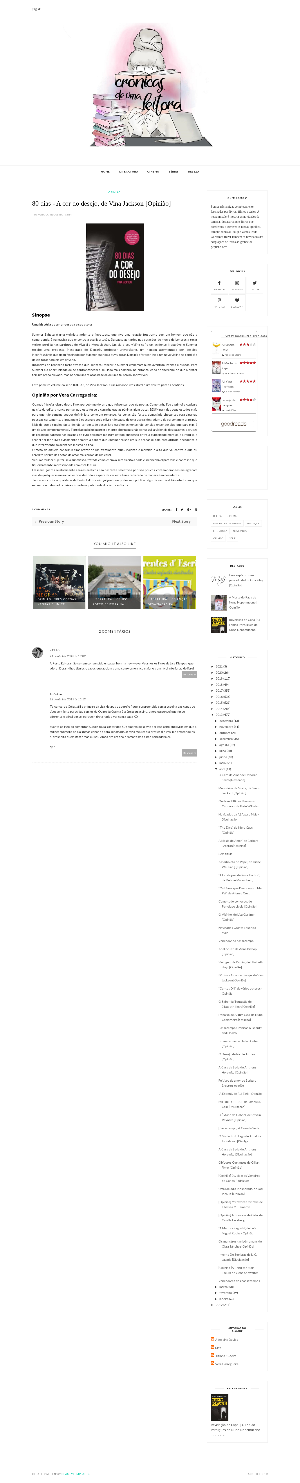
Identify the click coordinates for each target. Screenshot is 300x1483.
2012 (219, 1305)
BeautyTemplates (75, 1474)
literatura (220, 530)
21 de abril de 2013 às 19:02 (68, 656)
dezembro (226, 721)
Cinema (153, 171)
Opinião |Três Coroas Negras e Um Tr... (57, 601)
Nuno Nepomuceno (234, 373)
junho (223, 757)
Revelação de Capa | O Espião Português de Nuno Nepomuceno (244, 625)
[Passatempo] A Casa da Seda (239, 1128)
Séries (174, 171)
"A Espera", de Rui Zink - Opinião (240, 1093)
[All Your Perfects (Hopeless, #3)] (216, 391)
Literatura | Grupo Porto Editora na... (110, 601)
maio (222, 763)
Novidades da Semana (227, 523)
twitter (254, 289)
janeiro (224, 1299)
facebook (219, 289)
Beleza (193, 171)
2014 (219, 708)
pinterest (219, 306)
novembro (226, 726)
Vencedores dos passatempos (239, 1281)
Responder (189, 674)
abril (222, 769)
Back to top (255, 1474)
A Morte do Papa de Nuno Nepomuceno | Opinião (243, 602)
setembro (226, 739)
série (232, 538)
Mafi (218, 1347)
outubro (225, 733)
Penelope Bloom (232, 354)
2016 (219, 696)
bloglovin (237, 306)
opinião (114, 192)
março (223, 1287)
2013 (219, 714)
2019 (219, 678)
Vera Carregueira (227, 1364)
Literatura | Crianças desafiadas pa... (168, 601)
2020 (219, 672)
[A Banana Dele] (216, 353)
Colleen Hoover (232, 391)
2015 (219, 702)
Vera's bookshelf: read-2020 (246, 336)
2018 (219, 684)
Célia (55, 650)
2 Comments (41, 509)
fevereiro (226, 1292)
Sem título (226, 854)
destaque (253, 523)
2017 (219, 690)
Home (105, 171)
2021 (219, 666)
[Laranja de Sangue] (216, 409)
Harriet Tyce (230, 410)
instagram (237, 289)
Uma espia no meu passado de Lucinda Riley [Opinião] (246, 580)
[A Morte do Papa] (216, 372)
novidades (240, 530)
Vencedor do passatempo (236, 941)
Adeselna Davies (226, 1339)
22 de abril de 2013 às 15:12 (68, 699)
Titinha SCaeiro (226, 1356)
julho (223, 751)
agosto (224, 745)
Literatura (128, 171)
